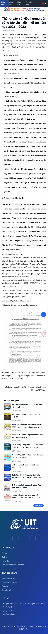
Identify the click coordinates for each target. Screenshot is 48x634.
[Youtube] (21, 538)
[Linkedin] (33, 538)
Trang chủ (3, 3)
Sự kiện (4, 557)
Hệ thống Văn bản (8, 578)
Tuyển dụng (6, 561)
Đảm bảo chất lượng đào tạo (13, 565)
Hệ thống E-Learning (9, 582)
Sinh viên (11, 3)
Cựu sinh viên (29, 3)
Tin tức (4, 553)
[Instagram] (27, 538)
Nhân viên (19, 3)
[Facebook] (14, 538)
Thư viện (5, 586)
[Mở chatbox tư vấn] (43, 314)
